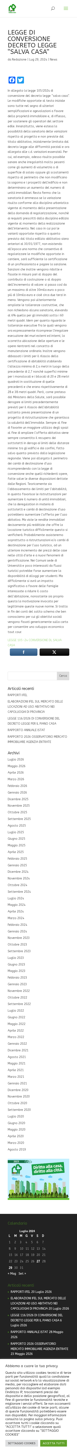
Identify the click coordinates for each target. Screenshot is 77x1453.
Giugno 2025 (16, 839)
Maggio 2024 (16, 905)
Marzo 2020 (16, 1143)
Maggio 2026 (16, 766)
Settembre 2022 (19, 1004)
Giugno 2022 (16, 1017)
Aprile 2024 (16, 911)
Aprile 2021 (16, 1070)
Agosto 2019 (17, 1149)
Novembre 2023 (19, 938)
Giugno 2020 (16, 1123)
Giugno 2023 (16, 964)
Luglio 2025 (16, 832)
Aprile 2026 (16, 772)
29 (10, 1268)
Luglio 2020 (16, 1116)
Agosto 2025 (17, 825)
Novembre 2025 (19, 806)
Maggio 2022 (16, 1024)
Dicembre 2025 (18, 799)
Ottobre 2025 (17, 812)
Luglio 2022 (16, 1011)
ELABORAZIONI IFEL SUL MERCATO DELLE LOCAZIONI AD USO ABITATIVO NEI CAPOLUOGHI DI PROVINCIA (35, 707)
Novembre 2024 (19, 878)
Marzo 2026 (16, 779)
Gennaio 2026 (17, 792)
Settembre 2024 (19, 892)
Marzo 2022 (16, 1037)
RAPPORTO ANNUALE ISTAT (26, 730)
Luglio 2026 (16, 759)
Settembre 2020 (19, 1110)
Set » (22, 1273)
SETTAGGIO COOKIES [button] (22, 1443)
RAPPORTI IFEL (17, 695)
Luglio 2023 (16, 958)
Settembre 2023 (19, 951)
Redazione (19, 59)
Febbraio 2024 (17, 925)
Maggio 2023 (16, 971)
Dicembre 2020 (18, 1090)
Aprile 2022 (16, 1030)
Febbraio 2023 (17, 977)
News (53, 59)
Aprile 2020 (16, 1136)
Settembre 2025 (19, 819)
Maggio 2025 (16, 845)
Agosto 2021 (17, 1057)
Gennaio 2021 (17, 1083)
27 (38, 1261)
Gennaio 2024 (17, 931)
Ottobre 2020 (17, 1103)
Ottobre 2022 (17, 997)
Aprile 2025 (16, 852)
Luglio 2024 (16, 898)
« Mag (12, 1273)
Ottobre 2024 (17, 885)
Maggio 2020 (16, 1129)
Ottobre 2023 (17, 944)
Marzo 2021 (16, 1077)
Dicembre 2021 (18, 1050)
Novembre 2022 (19, 991)
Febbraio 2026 (17, 786)
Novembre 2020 (19, 1096)
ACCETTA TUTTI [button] (53, 1443)
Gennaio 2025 (17, 865)
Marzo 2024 (16, 918)
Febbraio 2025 (17, 859)
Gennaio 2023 (17, 984)
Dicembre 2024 (18, 872)
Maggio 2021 (16, 1063)
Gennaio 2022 (17, 1044)
